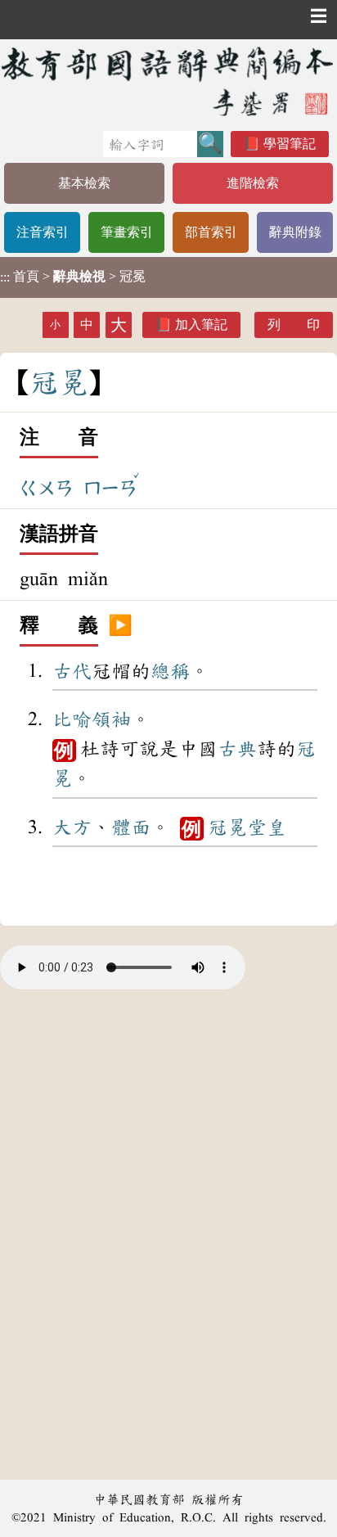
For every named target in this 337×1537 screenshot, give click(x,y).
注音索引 (42, 232)
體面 (131, 827)
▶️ (120, 626)
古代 (72, 671)
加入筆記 (201, 324)
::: (5, 277)
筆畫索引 (127, 232)
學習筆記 (289, 144)
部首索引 (211, 232)
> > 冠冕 (73, 276)
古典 (237, 749)
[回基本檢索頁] (168, 81)
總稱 (170, 671)
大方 (72, 827)
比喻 (72, 719)
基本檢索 (84, 183)
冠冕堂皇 (247, 827)
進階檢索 (253, 183)
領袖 (111, 719)
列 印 (293, 324)
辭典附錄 (295, 232)
